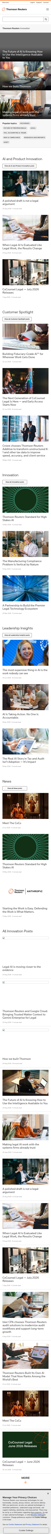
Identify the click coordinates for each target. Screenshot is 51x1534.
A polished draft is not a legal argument (20, 202)
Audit (6, 142)
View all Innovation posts (15, 482)
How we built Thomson (16, 86)
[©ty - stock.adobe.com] (25, 741)
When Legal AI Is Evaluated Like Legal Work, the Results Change (22, 246)
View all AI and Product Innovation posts (19, 166)
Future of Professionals (15, 128)
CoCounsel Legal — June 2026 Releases (21, 1463)
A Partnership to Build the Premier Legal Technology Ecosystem (23, 607)
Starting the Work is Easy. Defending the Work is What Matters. (24, 909)
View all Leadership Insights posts (17, 635)
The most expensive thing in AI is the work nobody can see (25, 671)
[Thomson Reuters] (25, 429)
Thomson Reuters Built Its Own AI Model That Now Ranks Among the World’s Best (23, 1376)
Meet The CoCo (11, 823)
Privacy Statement (33, 1524)
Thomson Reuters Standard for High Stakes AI (24, 518)
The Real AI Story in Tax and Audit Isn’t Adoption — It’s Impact (23, 760)
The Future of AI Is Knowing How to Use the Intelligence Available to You (22, 54)
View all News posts (14, 788)
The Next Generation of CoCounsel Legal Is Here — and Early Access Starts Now (23, 401)
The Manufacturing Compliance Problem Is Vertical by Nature (22, 562)
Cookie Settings (38, 1515)
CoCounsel (25, 123)
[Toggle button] (47, 9)
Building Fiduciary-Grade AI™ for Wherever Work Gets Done (22, 355)
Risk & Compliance (12, 137)
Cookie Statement (16, 1524)
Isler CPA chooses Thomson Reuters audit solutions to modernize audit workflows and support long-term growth (24, 1327)
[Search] (45, 19)
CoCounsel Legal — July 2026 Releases (20, 290)
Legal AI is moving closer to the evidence (21, 968)
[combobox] (25, 19)
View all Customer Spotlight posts (17, 319)
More (25, 1478)
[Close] (48, 1493)
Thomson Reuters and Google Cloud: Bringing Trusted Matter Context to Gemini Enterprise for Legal (25, 1014)
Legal (33, 128)
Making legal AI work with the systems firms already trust (20, 113)
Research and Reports (34, 137)
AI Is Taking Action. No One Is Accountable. (20, 715)
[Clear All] (41, 19)
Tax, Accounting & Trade (15, 133)
